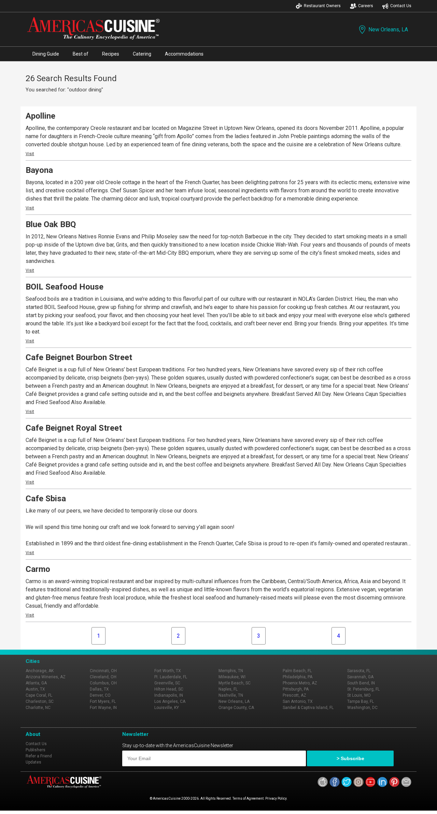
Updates (33, 762)
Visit (30, 153)
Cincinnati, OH (103, 670)
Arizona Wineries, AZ (46, 677)
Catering (142, 54)
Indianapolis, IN (168, 695)
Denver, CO (100, 695)
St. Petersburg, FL (363, 689)
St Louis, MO (359, 695)
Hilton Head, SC (168, 689)
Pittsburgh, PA (296, 689)
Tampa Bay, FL (360, 701)
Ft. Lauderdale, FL (170, 677)
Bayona (39, 170)
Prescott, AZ (294, 695)
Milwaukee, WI (231, 677)
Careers (365, 5)
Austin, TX (35, 689)
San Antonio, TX (298, 701)
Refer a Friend (39, 756)
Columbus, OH (103, 683)
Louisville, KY (166, 707)
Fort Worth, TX (167, 670)
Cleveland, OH (103, 677)
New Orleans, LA (388, 29)
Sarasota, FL (358, 670)
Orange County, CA (236, 707)
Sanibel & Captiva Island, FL (308, 707)
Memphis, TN (230, 670)
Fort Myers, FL (103, 701)
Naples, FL (228, 689)
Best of (80, 54)
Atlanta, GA (36, 683)
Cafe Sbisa (46, 498)
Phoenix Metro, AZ (300, 683)
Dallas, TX (99, 689)
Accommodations (184, 54)
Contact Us (400, 5)
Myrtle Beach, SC (234, 683)
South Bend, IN (361, 683)
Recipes (110, 54)
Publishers (35, 750)
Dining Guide (45, 54)
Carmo (38, 569)
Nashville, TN (230, 695)
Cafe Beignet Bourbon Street (79, 357)
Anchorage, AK (40, 670)
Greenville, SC (167, 683)
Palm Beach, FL (297, 670)
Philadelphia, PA (297, 677)
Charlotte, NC (38, 707)
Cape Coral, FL (39, 695)
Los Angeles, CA (169, 701)
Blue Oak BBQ (51, 224)
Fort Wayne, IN (103, 707)
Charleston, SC (40, 701)
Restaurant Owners (322, 5)
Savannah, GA (360, 677)
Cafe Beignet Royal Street (74, 428)
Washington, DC (362, 707)
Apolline (40, 116)
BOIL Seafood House (64, 287)
